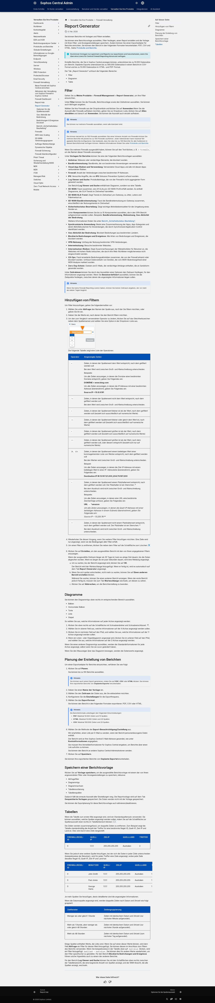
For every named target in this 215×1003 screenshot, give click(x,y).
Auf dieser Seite (162, 20)
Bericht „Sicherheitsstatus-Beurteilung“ (118, 221)
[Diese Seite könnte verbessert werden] (110, 981)
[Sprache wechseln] (142, 2)
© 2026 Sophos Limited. (42, 999)
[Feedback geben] (180, 1000)
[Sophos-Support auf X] (167, 1000)
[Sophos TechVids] (176, 1000)
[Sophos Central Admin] (35, 2)
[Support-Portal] (171, 1000)
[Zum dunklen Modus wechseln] (136, 2)
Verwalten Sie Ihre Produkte (122, 9)
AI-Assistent (155, 9)
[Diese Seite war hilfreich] (105, 981)
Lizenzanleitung (72, 9)
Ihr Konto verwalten (55, 9)
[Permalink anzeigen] (149, 26)
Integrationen (142, 9)
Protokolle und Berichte (87, 48)
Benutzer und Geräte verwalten (95, 9)
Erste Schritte (39, 9)
